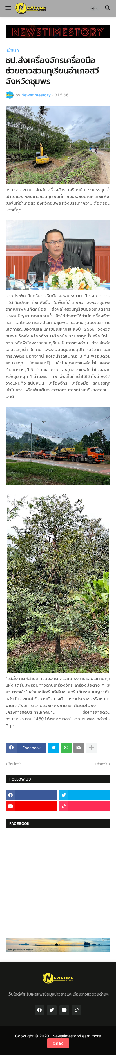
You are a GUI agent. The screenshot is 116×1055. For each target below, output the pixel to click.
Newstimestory (66, 1035)
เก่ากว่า (101, 763)
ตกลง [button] (58, 1043)
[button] (7, 8)
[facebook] (31, 795)
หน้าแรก (12, 50)
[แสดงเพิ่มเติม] (91, 748)
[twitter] (85, 795)
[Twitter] (53, 748)
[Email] (78, 748)
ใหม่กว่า (15, 763)
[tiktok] (85, 806)
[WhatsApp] (66, 748)
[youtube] (31, 806)
